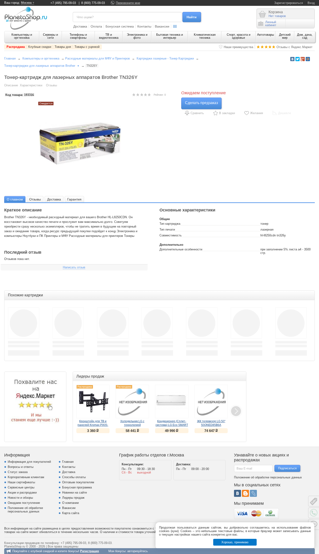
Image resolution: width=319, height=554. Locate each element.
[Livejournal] (253, 493)
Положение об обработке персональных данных (25, 509)
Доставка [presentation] (54, 199)
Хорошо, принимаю (234, 542)
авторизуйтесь (137, 551)
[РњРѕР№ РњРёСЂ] (308, 59)
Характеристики (31, 85)
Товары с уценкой (86, 47)
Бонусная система (120, 26)
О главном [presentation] (15, 199)
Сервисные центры (21, 487)
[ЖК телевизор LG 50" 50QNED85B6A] (211, 401)
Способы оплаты (74, 477)
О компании (70, 503)
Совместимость (171, 235)
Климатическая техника (205, 36)
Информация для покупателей (29, 461)
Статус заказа (18, 472)
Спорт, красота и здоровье (238, 36)
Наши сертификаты (21, 482)
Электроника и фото (137, 36)
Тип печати (167, 229)
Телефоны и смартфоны (78, 36)
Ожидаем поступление (24, 503)
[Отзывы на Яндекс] (35, 402)
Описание (11, 85)
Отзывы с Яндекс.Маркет (294, 47)
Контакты (144, 26)
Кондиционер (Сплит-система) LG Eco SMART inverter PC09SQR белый (171, 425)
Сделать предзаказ (201, 103)
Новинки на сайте (74, 492)
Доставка (80, 26)
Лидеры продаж (73, 497)
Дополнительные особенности (181, 249)
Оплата (96, 26)
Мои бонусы (116, 551)
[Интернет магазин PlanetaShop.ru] (27, 18)
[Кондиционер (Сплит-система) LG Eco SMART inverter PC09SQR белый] (171, 401)
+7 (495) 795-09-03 (63, 3)
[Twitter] (297, 59)
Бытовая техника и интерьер (169, 36)
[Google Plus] (303, 59)
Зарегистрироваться (288, 3)
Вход (311, 3)
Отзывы (51, 85)
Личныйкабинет (270, 24)
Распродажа (16, 47)
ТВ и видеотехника (108, 36)
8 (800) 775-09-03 (93, 3)
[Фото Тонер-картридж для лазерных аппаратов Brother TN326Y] (85, 143)
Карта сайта (70, 513)
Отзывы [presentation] (35, 199)
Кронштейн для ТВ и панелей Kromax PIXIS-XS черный (93, 425)
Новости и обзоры (20, 497)
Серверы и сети (50, 36)
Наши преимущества (238, 47)
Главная (10, 58)
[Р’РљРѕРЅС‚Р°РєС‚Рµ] (292, 59)
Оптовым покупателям (78, 482)
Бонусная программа (77, 487)
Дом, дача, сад (304, 36)
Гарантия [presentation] (74, 199)
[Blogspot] (245, 493)
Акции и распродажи (22, 492)
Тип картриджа (170, 223)
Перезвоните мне (128, 3)
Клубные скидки (39, 47)
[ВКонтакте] (237, 493)
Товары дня (63, 47)
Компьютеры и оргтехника (21, 36)
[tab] (14, 199)
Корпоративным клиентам (26, 477)
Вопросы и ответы (20, 467)
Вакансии (162, 26)
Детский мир (285, 36)
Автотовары (265, 34)
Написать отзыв (74, 267)
